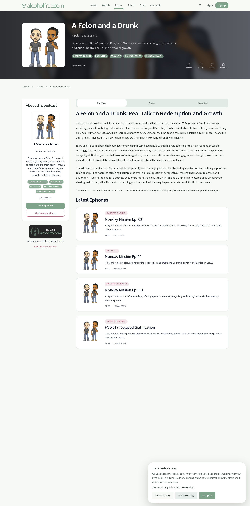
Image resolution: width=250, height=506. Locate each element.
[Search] (200, 5)
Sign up (222, 5)
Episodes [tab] (202, 103)
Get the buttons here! (45, 247)
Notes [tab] (152, 103)
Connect (155, 5)
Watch (106, 5)
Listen (119, 5)
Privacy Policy (168, 487)
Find (142, 5)
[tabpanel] (152, 228)
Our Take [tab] (101, 103)
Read (131, 5)
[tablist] (152, 103)
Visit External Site (44, 213)
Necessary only (162, 495)
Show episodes (45, 205)
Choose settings (186, 495)
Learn (93, 5)
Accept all (207, 495)
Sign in (210, 5)
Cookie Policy (186, 487)
